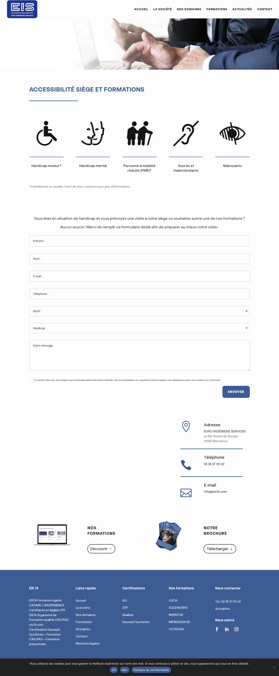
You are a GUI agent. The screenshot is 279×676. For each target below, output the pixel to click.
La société (162, 9)
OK (114, 670)
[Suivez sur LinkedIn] (227, 629)
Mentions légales (87, 643)
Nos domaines (189, 9)
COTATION (176, 629)
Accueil (141, 9)
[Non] (274, 667)
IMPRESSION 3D (179, 622)
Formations (216, 9)
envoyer (236, 392)
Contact (264, 9)
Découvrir (98, 548)
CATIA (173, 600)
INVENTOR (176, 615)
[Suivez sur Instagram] (236, 629)
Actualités (242, 9)
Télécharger (217, 548)
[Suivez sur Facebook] (217, 629)
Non (124, 670)
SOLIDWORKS (178, 607)
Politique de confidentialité (151, 670)
